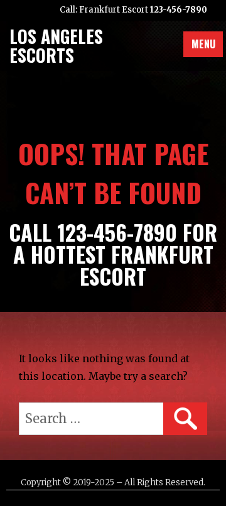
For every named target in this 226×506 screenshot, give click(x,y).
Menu (203, 43)
